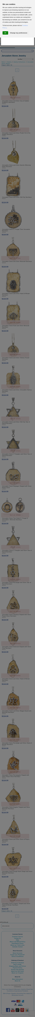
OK (5, 33)
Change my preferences (18, 33)
